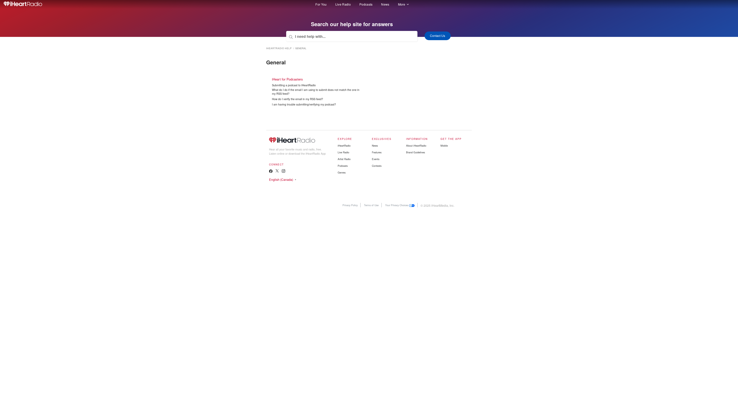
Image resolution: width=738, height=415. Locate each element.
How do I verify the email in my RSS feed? (297, 99)
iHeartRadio (344, 145)
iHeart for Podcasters (287, 79)
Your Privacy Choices (397, 205)
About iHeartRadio (416, 145)
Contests (376, 166)
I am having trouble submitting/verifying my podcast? (304, 104)
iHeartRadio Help (279, 48)
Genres (342, 172)
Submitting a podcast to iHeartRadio (294, 85)
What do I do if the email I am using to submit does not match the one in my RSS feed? (315, 91)
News (385, 4)
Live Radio (343, 4)
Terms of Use (371, 205)
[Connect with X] (277, 171)
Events (375, 159)
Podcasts (366, 4)
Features (376, 152)
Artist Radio (344, 159)
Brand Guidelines (415, 152)
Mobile (444, 145)
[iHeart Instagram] (283, 171)
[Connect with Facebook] (271, 172)
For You (321, 4)
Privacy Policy (350, 205)
